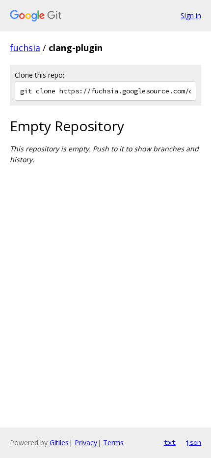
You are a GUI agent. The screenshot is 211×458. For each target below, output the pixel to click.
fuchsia (25, 48)
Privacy (86, 442)
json (193, 442)
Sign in (191, 15)
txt (170, 442)
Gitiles (59, 442)
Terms (113, 442)
